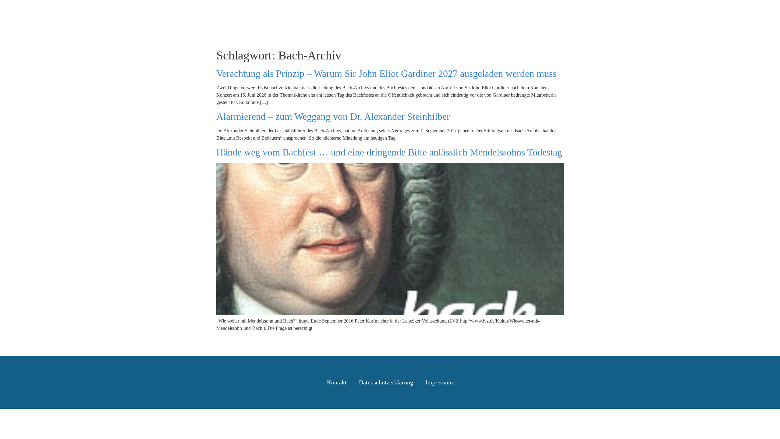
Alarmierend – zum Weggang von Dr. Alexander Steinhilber (333, 116)
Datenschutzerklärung (386, 382)
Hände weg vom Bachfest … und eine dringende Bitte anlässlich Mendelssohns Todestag (389, 152)
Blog (574, 12)
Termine (656, 12)
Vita (684, 12)
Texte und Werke (613, 12)
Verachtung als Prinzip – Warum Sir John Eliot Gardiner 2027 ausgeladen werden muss (386, 73)
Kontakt (711, 12)
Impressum (439, 382)
